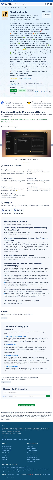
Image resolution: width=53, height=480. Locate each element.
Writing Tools (45, 469)
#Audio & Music (5, 119)
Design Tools (22, 467)
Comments (47, 14)
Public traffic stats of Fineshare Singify (16, 336)
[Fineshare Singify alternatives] (5, 14)
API (29, 439)
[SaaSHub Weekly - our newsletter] (45, 3)
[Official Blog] (11, 93)
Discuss (21, 439)
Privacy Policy (11, 474)
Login (51, 0)
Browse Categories (6, 446)
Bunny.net (31, 474)
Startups (18, 0)
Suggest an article (6, 382)
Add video (4, 317)
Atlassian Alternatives (32, 452)
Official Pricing (15, 84)
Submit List (4, 457)
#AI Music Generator (42, 119)
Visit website (13, 90)
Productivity (15, 469)
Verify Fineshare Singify (41, 91)
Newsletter (4, 459)
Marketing (21, 469)
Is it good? (47, 16)
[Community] (48, 3)
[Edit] (50, 92)
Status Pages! (5, 452)
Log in (4, 396)
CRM (3, 469)
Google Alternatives (32, 450)
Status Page (30, 90)
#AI (12, 121)
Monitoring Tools (17, 471)
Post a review (27, 78)
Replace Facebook (32, 448)
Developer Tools (14, 467)
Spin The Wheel (46, 474)
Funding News (5, 455)
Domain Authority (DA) (12, 355)
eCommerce (35, 469)
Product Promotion (7, 439)
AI (2, 467)
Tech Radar (30, 446)
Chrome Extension (6, 450)
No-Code (6, 467)
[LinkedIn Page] (14, 93)
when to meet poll (12, 477)
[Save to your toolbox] (5, 19)
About (25, 439)
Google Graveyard (32, 457)
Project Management (7, 471)
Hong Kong (22, 75)
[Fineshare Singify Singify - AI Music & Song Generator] (26, 143)
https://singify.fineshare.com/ (19, 73)
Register (46, 0)
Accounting (28, 469)
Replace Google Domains (33, 459)
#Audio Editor (14, 119)
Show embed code (6, 213)
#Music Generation (24, 119)
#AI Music (32, 119)
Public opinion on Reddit (12, 366)
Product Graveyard (32, 455)
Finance (25, 471)
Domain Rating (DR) (11, 344)
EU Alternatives (31, 461)
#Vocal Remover (5, 121)
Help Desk (8, 469)
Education (30, 471)
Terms (17, 474)
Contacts (15, 439)
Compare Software (6, 448)
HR (40, 469)
